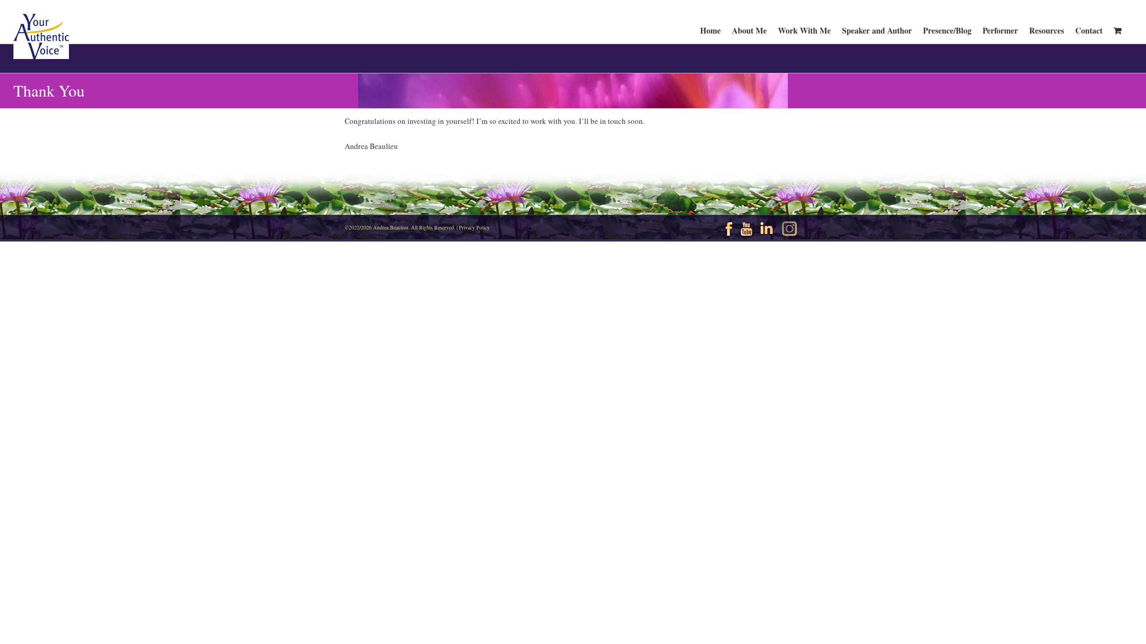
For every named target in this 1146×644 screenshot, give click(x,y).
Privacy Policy (474, 227)
